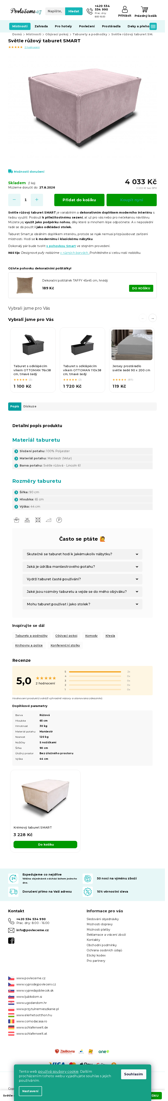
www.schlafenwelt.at (31, 1033)
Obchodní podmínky (102, 945)
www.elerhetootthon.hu (34, 1015)
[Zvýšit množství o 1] (37, 200)
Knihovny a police (29, 645)
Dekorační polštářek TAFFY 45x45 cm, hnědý (75, 280)
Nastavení (30, 1091)
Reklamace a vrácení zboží (106, 935)
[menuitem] (20, 26)
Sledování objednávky (103, 919)
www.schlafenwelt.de (32, 1027)
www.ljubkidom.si (29, 997)
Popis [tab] (14, 406)
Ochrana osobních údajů (104, 950)
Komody (91, 636)
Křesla (110, 636)
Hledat (73, 11)
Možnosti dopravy (100, 924)
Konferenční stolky (65, 645)
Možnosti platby (98, 929)
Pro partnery (96, 961)
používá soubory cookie (58, 1071)
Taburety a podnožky (31, 636)
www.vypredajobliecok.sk (35, 990)
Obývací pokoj (66, 636)
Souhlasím (133, 1074)
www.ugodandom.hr (31, 1003)
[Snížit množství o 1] (14, 200)
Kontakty (93, 940)
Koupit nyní (131, 200)
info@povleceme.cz (32, 930)
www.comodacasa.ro (31, 1021)
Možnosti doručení (29, 172)
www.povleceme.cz (30, 978)
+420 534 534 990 (31, 919)
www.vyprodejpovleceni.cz (36, 984)
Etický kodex (96, 955)
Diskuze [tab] (29, 406)
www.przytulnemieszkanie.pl (37, 1009)
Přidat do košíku (79, 200)
